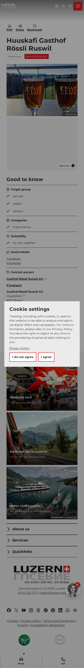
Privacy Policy (19, 348)
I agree (46, 357)
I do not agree (22, 357)
